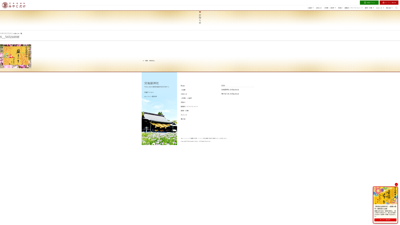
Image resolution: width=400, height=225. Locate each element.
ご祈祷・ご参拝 (329, 8)
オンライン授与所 (390, 3)
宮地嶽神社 (14, 5)
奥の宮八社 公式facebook (230, 94)
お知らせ (319, 8)
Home (183, 85)
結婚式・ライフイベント (353, 8)
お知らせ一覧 (17, 33)
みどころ (379, 8)
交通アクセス (371, 3)
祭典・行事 (368, 8)
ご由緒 (309, 8)
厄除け (340, 8)
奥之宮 (388, 8)
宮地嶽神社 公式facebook (230, 89)
